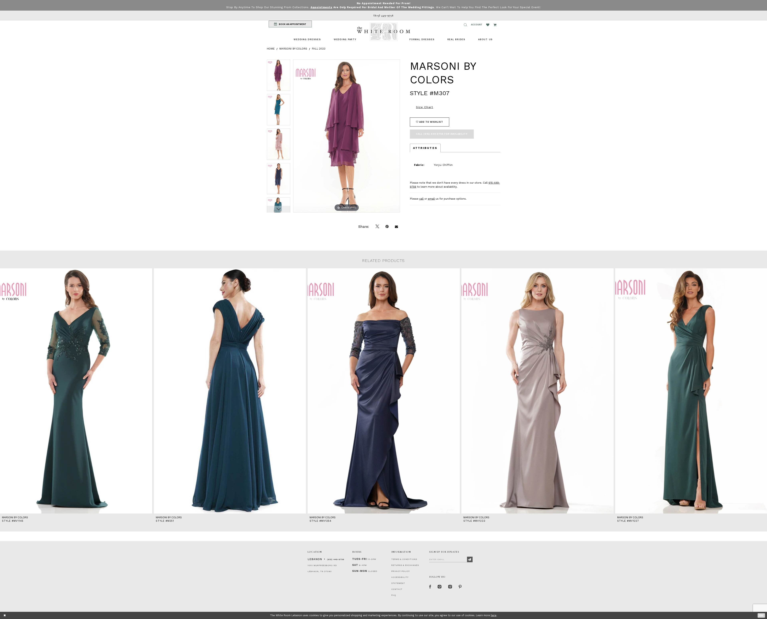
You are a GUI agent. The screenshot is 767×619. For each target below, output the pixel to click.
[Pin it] (387, 226)
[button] (465, 25)
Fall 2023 (318, 48)
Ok (761, 615)
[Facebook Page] (430, 587)
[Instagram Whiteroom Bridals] (450, 587)
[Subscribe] (470, 559)
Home (271, 48)
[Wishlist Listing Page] (487, 25)
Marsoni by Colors (293, 48)
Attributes (425, 147)
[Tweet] (377, 227)
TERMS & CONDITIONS (404, 559)
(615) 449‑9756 (335, 559)
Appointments (321, 7)
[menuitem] (307, 39)
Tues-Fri (359, 558)
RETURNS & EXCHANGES (405, 565)
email (431, 198)
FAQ (393, 595)
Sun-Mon (359, 570)
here (493, 615)
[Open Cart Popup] (494, 25)
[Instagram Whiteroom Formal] (440, 587)
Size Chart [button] (424, 107)
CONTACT (396, 589)
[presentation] (76, 391)
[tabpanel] (278, 76)
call (421, 198)
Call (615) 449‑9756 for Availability (442, 134)
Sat (355, 564)
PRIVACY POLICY (400, 571)
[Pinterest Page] (460, 587)
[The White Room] (383, 32)
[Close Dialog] (5, 615)
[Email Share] (396, 226)
